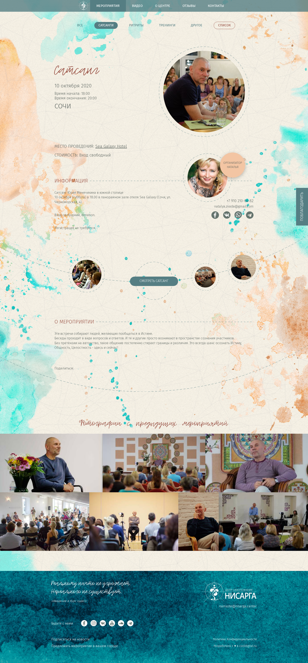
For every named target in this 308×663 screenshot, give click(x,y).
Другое (196, 25)
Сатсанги (106, 25)
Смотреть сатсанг (154, 281)
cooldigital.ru (248, 646)
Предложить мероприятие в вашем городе (84, 646)
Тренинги (167, 25)
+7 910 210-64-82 (240, 201)
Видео (137, 6)
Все (80, 25)
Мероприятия (108, 6)
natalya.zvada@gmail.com (234, 206)
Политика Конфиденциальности (235, 639)
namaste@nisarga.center (238, 606)
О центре (162, 6)
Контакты (216, 6)
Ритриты (136, 25)
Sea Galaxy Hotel (111, 146)
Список (224, 25)
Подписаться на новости (70, 639)
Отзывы (188, 6)
